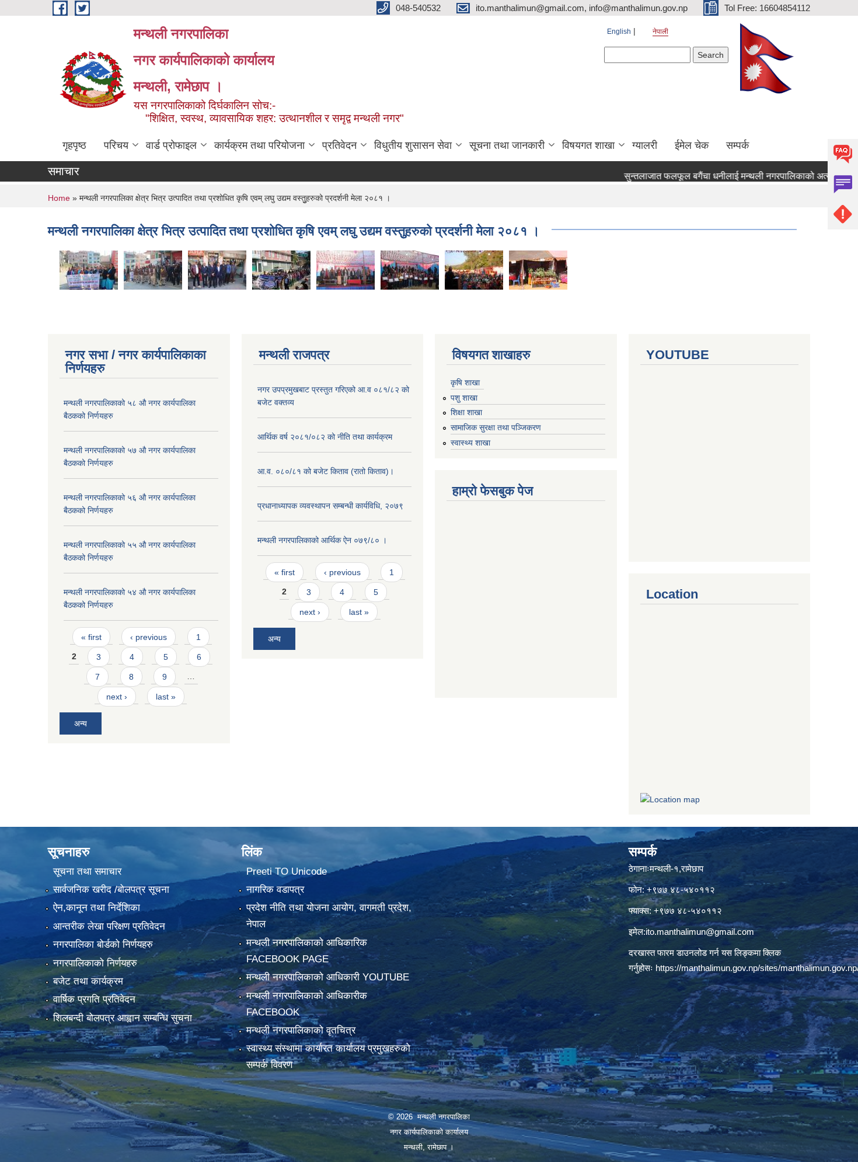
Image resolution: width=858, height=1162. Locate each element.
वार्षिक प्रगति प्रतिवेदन (94, 999)
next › (116, 696)
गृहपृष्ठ (74, 145)
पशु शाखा (464, 397)
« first (91, 637)
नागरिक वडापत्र (275, 889)
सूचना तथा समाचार (87, 871)
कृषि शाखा (465, 382)
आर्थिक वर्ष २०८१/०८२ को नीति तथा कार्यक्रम (324, 436)
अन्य (80, 723)
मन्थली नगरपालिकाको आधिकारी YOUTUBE (327, 977)
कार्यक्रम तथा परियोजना (259, 145)
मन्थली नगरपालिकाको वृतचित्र (300, 1030)
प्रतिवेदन (339, 145)
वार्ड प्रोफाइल (171, 145)
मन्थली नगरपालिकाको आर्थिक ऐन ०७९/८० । (322, 540)
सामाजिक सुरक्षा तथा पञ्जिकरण (496, 427)
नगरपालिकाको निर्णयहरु (95, 963)
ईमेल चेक (692, 145)
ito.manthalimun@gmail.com (700, 932)
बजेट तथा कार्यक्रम (88, 981)
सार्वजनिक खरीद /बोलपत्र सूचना (111, 889)
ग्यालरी (644, 145)
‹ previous (148, 637)
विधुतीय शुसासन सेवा (413, 145)
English (619, 31)
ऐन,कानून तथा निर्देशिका (96, 907)
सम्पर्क (737, 145)
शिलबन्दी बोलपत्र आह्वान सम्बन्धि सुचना (122, 1018)
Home (59, 198)
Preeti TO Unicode (286, 871)
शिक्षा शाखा (466, 412)
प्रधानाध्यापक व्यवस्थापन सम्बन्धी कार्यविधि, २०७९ (330, 505)
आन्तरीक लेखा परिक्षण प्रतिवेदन (109, 926)
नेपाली (660, 31)
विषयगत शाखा (588, 145)
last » (166, 696)
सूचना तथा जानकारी (507, 145)
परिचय (116, 145)
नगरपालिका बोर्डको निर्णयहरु (103, 944)
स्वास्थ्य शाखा (470, 442)
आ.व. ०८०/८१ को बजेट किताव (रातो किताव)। (325, 471)
